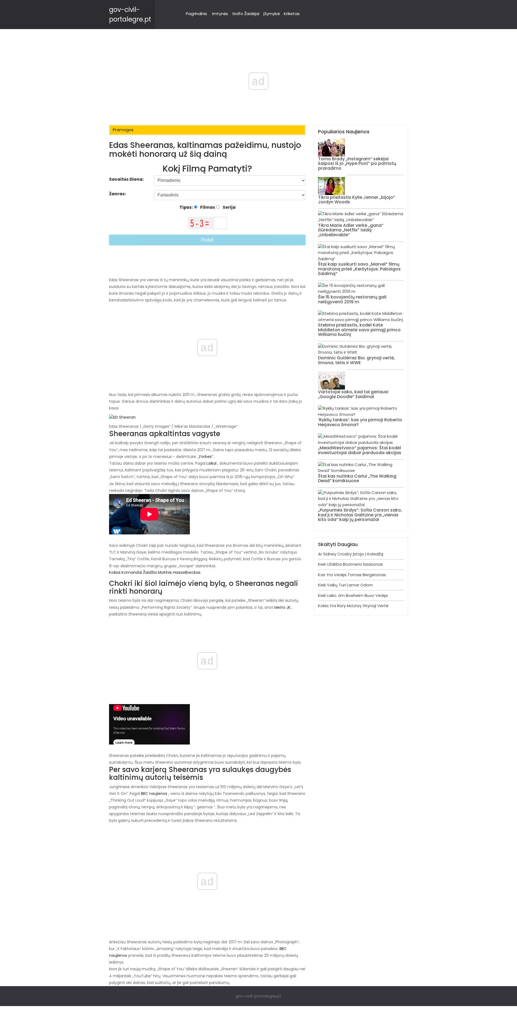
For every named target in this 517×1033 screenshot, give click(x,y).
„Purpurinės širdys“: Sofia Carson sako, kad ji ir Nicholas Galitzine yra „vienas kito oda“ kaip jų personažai (360, 515)
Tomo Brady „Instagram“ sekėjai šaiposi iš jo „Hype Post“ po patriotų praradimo (357, 163)
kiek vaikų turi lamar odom (345, 585)
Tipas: (186, 207)
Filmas (207, 207)
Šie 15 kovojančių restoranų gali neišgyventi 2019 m (352, 299)
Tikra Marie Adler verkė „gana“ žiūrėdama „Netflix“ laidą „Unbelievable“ (350, 230)
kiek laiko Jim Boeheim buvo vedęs (353, 595)
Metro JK (282, 607)
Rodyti (207, 240)
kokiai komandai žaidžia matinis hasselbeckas (155, 572)
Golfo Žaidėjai (245, 13)
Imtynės (220, 13)
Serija (229, 207)
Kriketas (292, 13)
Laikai (211, 463)
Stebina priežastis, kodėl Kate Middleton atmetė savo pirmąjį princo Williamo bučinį (359, 330)
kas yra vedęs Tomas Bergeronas (352, 575)
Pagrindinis (196, 13)
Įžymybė (271, 13)
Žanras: (118, 194)
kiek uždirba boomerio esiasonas (350, 564)
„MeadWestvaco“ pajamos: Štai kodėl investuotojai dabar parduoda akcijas (359, 450)
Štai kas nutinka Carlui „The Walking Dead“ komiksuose (357, 478)
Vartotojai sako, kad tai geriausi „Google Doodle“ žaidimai (353, 394)
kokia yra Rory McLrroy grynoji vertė (353, 605)
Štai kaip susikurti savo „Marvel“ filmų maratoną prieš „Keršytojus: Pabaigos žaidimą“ (359, 269)
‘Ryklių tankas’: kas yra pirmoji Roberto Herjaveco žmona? (360, 422)
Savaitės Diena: (126, 179)
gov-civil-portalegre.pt (258, 996)
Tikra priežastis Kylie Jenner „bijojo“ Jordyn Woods (356, 199)
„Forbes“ (205, 456)
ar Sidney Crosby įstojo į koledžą (350, 554)
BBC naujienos (154, 793)
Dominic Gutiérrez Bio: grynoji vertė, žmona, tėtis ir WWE (356, 360)
